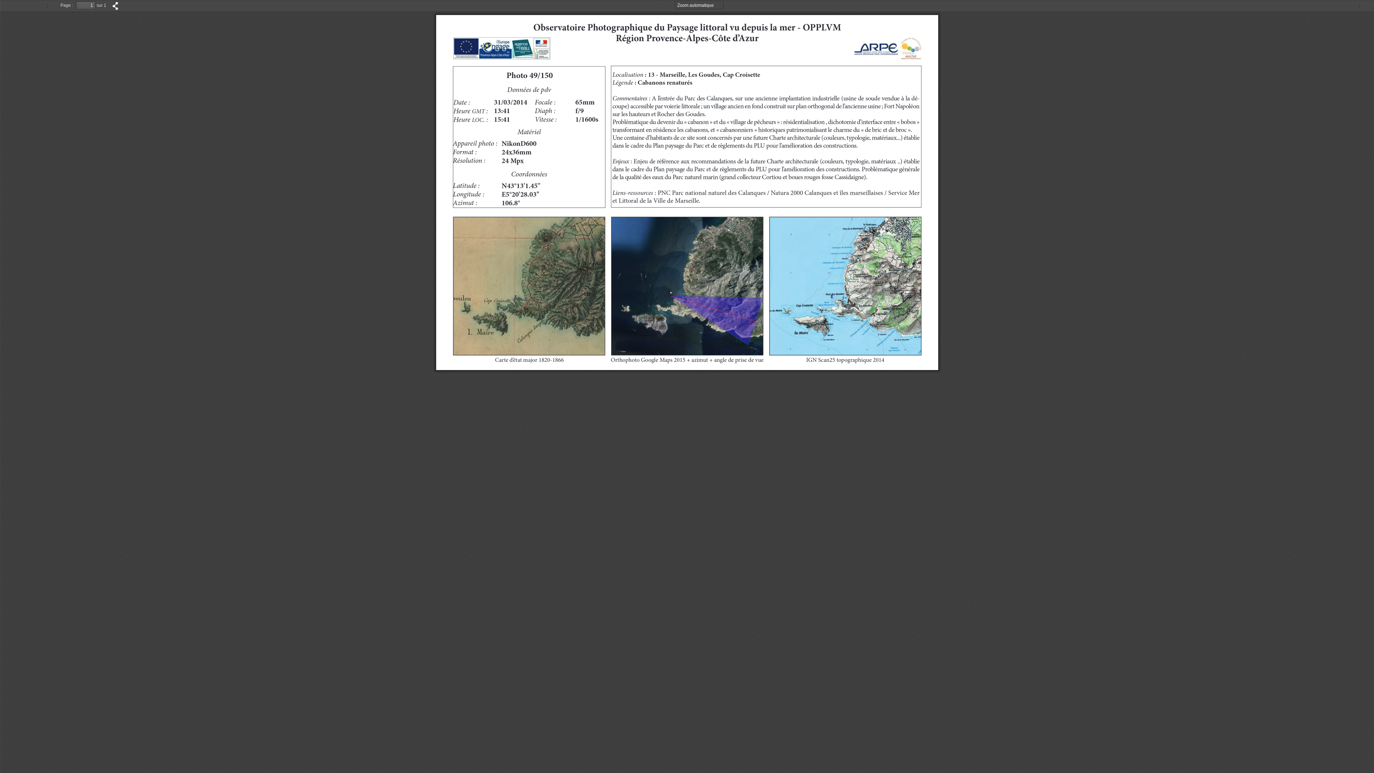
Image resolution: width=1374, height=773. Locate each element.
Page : (66, 5)
